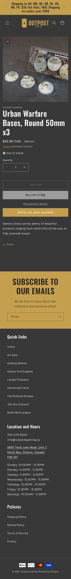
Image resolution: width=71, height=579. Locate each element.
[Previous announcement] (7, 7)
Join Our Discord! (18, 404)
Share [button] (10, 244)
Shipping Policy (16, 516)
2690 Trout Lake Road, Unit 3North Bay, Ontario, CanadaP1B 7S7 (27, 452)
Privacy (11, 541)
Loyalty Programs (18, 379)
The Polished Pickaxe (20, 396)
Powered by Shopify (48, 571)
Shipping (7, 146)
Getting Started (17, 363)
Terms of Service (17, 533)
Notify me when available (36, 212)
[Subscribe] (60, 316)
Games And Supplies (20, 371)
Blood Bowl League (19, 412)
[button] (7, 23)
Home (11, 346)
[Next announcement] (64, 7)
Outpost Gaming (29, 571)
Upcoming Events (18, 387)
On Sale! (12, 355)
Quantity (8, 160)
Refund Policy (16, 525)
